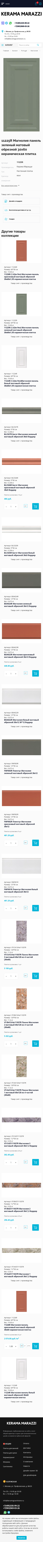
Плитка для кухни (10, 1453)
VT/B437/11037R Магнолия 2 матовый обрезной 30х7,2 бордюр (20, 1209)
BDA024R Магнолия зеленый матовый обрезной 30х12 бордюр (20, 604)
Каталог (15, 51)
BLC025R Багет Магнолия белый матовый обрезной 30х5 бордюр (19, 554)
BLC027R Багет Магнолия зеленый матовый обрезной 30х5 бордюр (20, 435)
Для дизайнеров (29, 1475)
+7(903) (21, 26)
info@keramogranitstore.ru (15, 39)
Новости (26, 1466)
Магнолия (34, 51)
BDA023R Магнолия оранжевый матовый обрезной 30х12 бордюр (20, 655)
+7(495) (21, 23)
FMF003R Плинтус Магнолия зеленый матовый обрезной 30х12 (20, 771)
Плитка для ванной (10, 1448)
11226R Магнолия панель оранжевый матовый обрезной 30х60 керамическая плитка (19, 1327)
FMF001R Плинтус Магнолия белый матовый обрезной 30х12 (21, 890)
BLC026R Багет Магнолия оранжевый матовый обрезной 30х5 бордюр (19, 487)
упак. (29, 1346)
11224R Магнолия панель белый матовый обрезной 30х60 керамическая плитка (19, 1395)
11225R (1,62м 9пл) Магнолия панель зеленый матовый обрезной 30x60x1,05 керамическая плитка (21, 330)
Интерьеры (27, 1457)
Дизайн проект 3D (30, 1471)
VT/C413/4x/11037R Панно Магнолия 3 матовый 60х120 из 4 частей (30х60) (21, 957)
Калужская (11, 1482)
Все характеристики (9, 185)
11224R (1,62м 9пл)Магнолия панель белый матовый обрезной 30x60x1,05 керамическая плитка (21, 383)
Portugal (24, 51)
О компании (28, 1461)
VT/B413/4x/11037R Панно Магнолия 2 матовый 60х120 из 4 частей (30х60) (21, 1025)
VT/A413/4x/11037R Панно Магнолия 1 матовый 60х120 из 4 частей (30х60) (21, 1092)
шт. (26, 506)
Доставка (27, 1448)
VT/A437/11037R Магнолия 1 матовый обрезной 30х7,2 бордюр (20, 1275)
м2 (22, 1346)
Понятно (21, 1538)
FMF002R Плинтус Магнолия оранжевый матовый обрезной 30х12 (19, 824)
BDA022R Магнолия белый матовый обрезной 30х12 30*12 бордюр (21, 721)
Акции (8, 1444)
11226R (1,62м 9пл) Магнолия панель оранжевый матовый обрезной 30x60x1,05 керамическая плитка (21, 276)
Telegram (6, 24)
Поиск (38, 45)
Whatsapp (10, 24)
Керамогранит (9, 1457)
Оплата (26, 1443)
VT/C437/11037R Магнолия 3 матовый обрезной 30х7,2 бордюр (20, 1144)
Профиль (40, 3)
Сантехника (7, 1466)
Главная (6, 51)
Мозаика (6, 1462)
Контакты (27, 1452)
